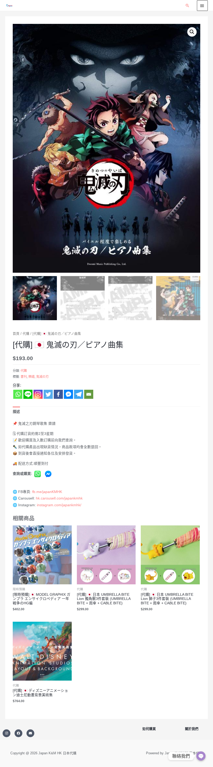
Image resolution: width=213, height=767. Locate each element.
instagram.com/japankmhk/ (59, 505)
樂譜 (31, 377)
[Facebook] (58, 394)
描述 (16, 412)
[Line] (27, 394)
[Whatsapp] (17, 394)
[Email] (88, 394)
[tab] (16, 412)
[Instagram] (38, 394)
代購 (26, 333)
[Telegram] (78, 394)
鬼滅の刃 (42, 377)
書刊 (24, 377)
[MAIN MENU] (202, 5)
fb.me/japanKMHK (47, 492)
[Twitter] (48, 394)
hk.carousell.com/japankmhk (59, 498)
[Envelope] (30, 733)
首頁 (16, 333)
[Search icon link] (187, 5)
